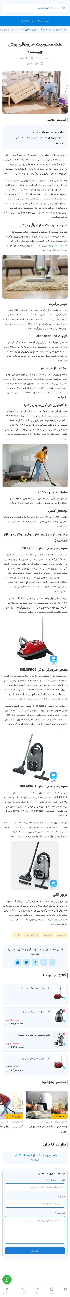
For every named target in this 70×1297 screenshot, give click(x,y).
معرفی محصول (31, 29)
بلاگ (42, 29)
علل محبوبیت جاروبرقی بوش (50, 131)
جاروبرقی (47, 934)
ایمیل (62, 1196)
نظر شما (61, 1213)
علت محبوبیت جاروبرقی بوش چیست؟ (34, 988)
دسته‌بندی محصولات (32, 21)
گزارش (17, 934)
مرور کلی (59, 143)
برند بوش (61, 934)
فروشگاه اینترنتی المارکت (57, 29)
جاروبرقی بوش (60, 245)
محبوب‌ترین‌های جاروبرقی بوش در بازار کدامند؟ (41, 137)
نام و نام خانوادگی (56, 1180)
